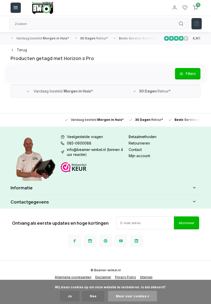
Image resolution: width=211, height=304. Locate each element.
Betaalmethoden (142, 136)
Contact (135, 149)
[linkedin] (136, 240)
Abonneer (187, 223)
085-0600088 (79, 143)
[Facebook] (74, 240)
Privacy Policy (125, 277)
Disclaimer (103, 277)
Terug (22, 50)
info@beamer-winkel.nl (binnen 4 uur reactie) (95, 152)
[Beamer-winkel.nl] (43, 7)
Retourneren (139, 143)
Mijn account (139, 156)
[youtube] (121, 240)
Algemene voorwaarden (73, 277)
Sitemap (146, 277)
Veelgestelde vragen (85, 136)
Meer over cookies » (132, 296)
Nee (93, 296)
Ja (70, 296)
